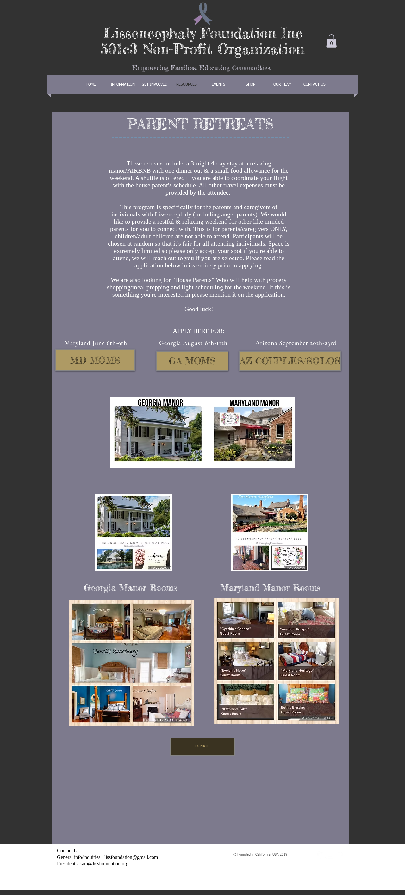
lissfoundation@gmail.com (131, 857)
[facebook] (339, 855)
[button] (331, 41)
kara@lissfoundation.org (103, 863)
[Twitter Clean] (320, 855)
